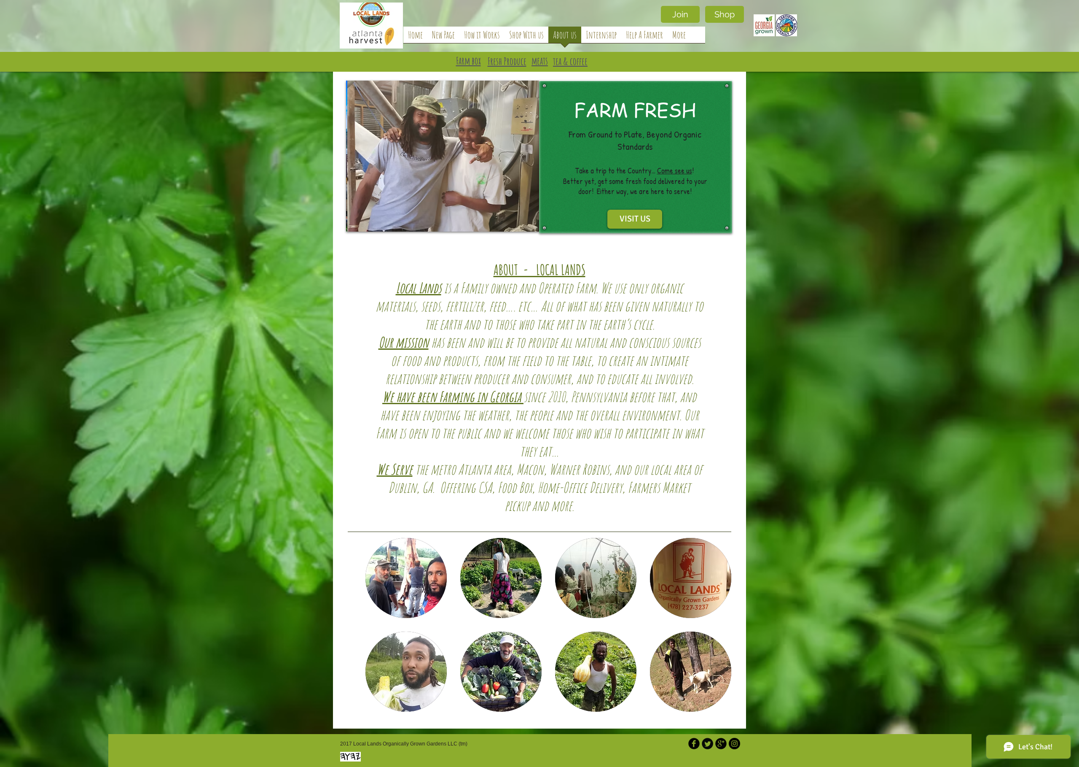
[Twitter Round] (707, 743)
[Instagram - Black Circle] (734, 743)
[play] (526, 219)
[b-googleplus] (721, 743)
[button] (406, 578)
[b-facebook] (694, 743)
